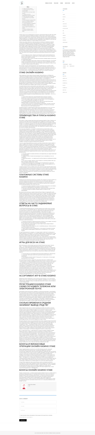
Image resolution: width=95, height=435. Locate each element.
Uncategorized (65, 42)
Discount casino (65, 28)
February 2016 (65, 92)
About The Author (31, 384)
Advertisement (65, 64)
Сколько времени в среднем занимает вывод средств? (29, 24)
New (63, 30)
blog (63, 21)
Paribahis (64, 35)
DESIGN (70, 64)
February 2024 (65, 78)
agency (64, 14)
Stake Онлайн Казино (28, 8)
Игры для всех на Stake (28, 16)
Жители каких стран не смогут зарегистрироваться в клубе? (28, 26)
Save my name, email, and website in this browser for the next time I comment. (36, 415)
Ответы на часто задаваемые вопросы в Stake (28, 15)
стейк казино (26, 90)
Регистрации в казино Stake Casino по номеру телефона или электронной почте (29, 21)
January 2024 (65, 80)
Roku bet (64, 37)
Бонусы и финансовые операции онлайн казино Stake (27, 30)
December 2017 (65, 87)
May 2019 (64, 85)
